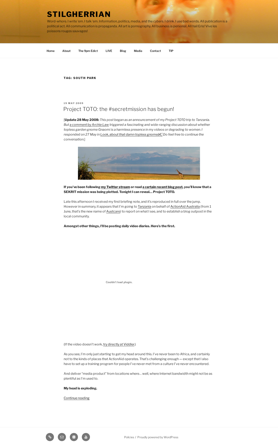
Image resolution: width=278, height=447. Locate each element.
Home (51, 51)
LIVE (109, 51)
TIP (171, 51)
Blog (123, 51)
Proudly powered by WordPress (157, 437)
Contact (155, 51)
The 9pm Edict (88, 51)
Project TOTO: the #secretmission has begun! (118, 109)
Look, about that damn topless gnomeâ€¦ (131, 134)
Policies (129, 437)
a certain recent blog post (162, 187)
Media (138, 51)
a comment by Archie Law (89, 125)
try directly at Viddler (118, 344)
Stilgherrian (79, 14)
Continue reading (77, 398)
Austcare (113, 211)
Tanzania (144, 206)
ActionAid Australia (185, 206)
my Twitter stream (115, 187)
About (66, 51)
